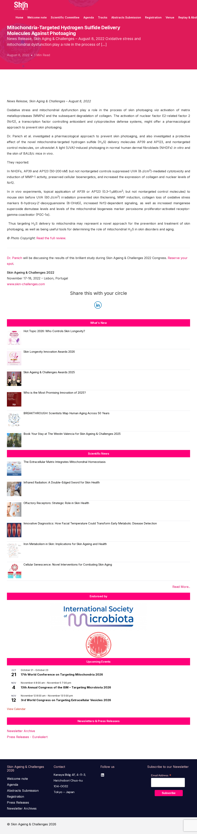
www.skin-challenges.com (26, 284)
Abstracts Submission (23, 790)
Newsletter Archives (22, 808)
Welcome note (17, 779)
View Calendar (16, 709)
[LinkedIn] (102, 775)
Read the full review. (51, 238)
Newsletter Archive (21, 731)
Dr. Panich (14, 258)
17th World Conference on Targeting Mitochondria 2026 (62, 674)
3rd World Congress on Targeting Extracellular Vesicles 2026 (66, 700)
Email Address (161, 775)
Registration (15, 796)
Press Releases (18, 802)
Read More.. (181, 587)
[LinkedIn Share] (98, 305)
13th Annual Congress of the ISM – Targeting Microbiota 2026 (66, 687)
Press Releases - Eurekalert (27, 737)
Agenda (12, 785)
